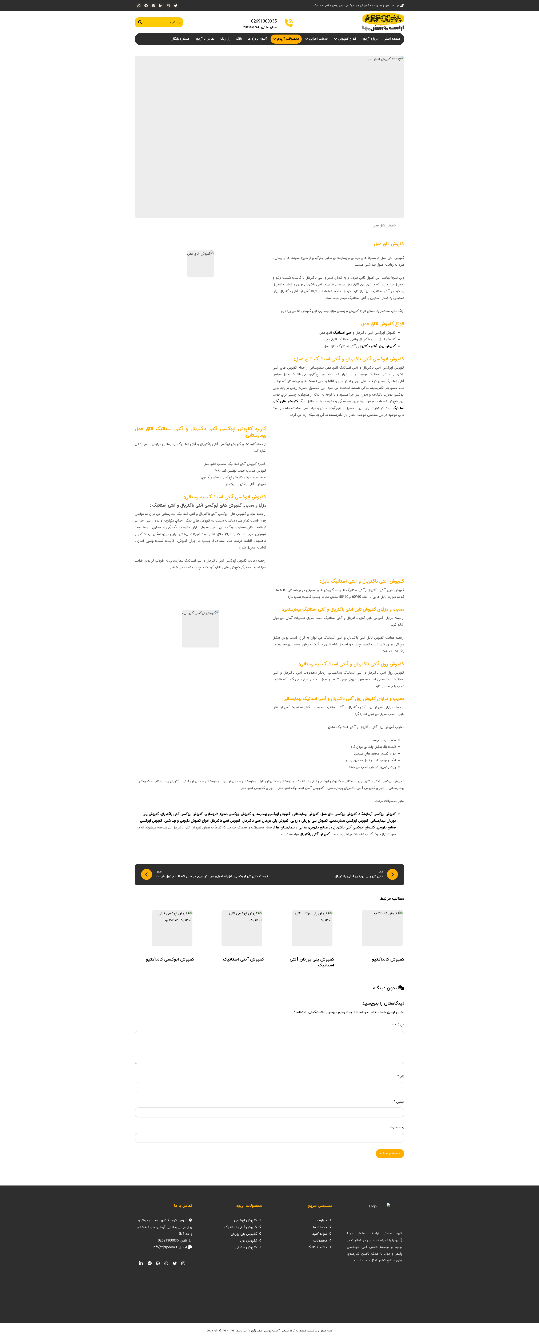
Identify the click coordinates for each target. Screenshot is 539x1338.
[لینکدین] (160, 5)
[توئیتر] (175, 5)
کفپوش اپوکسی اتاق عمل (339, 814)
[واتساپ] (138, 5)
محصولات (320, 1240)
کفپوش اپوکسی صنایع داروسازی (228, 814)
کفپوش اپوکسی (245, 1220)
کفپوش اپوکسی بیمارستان (271, 814)
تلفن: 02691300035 (172, 1240)
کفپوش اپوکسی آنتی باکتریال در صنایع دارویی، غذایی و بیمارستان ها (325, 827)
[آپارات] (153, 5)
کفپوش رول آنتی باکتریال (377, 346)
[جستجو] (140, 22)
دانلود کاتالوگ (317, 1247)
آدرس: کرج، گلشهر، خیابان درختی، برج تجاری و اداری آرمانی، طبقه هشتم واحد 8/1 (164, 1227)
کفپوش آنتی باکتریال (225, 820)
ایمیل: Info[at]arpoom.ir (170, 1247)
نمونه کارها (319, 1234)
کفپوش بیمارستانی (305, 814)
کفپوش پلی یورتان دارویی (309, 820)
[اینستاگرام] (168, 5)
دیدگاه (398, 1025)
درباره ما (321, 1220)
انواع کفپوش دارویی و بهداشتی (186, 820)
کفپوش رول (248, 1240)
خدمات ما (320, 1227)
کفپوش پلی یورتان (244, 1234)
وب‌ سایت (397, 1127)
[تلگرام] (146, 5)
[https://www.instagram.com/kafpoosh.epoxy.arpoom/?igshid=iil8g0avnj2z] (183, 1263)
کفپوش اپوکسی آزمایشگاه (377, 814)
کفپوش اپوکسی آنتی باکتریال (182, 814)
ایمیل (399, 1102)
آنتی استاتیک (343, 332)
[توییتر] (175, 1263)
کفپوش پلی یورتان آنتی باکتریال (265, 820)
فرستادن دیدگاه (390, 1154)
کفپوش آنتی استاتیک (240, 1227)
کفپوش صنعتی (246, 1247)
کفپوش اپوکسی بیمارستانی (349, 820)
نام (401, 1076)
